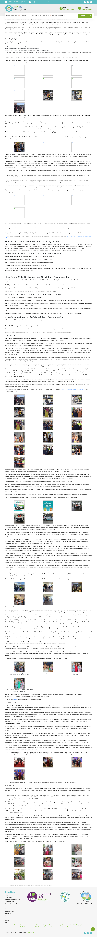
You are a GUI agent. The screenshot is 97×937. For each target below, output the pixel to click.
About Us (24, 16)
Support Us (46, 16)
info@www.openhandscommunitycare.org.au (43, 2)
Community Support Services (12, 899)
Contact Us (61, 16)
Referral (82, 16)
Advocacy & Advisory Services (13, 904)
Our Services (15, 16)
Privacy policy (31, 932)
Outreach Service (9, 906)
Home (8, 16)
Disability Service (9, 901)
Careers (54, 16)
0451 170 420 (87, 9)
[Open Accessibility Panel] (93, 929)
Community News (36, 16)
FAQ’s (6, 922)
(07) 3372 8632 (69, 9)
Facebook (15, 700)
